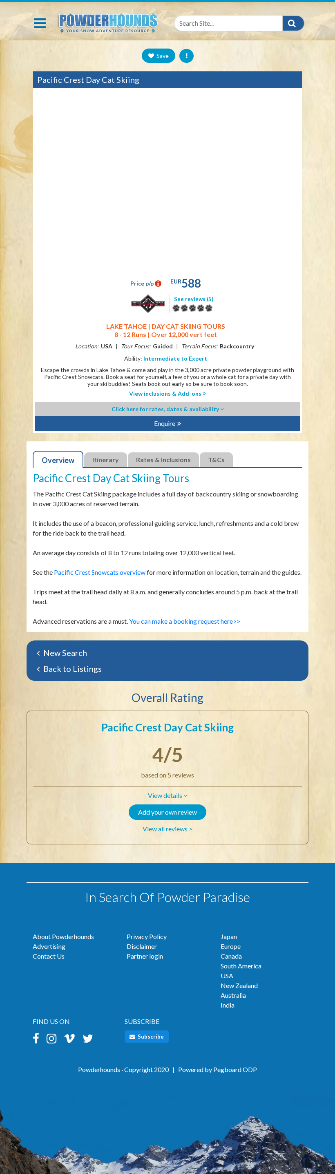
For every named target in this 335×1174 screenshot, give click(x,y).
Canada (231, 956)
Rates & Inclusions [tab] (163, 459)
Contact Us (49, 956)
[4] (176, 308)
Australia (233, 995)
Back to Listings (72, 668)
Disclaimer (142, 946)
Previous (43, 182)
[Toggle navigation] (40, 23)
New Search (64, 653)
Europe (231, 946)
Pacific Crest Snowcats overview (99, 572)
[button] (167, 795)
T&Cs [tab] (216, 459)
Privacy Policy (147, 936)
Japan (229, 936)
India (227, 1005)
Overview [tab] (58, 460)
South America (241, 966)
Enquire (164, 423)
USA (227, 975)
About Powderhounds (63, 936)
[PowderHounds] (107, 21)
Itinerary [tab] (105, 459)
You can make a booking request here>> (184, 621)
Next (292, 182)
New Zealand (239, 985)
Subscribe (150, 1036)
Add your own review (167, 812)
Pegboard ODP (235, 1069)
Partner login (145, 956)
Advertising (49, 946)
